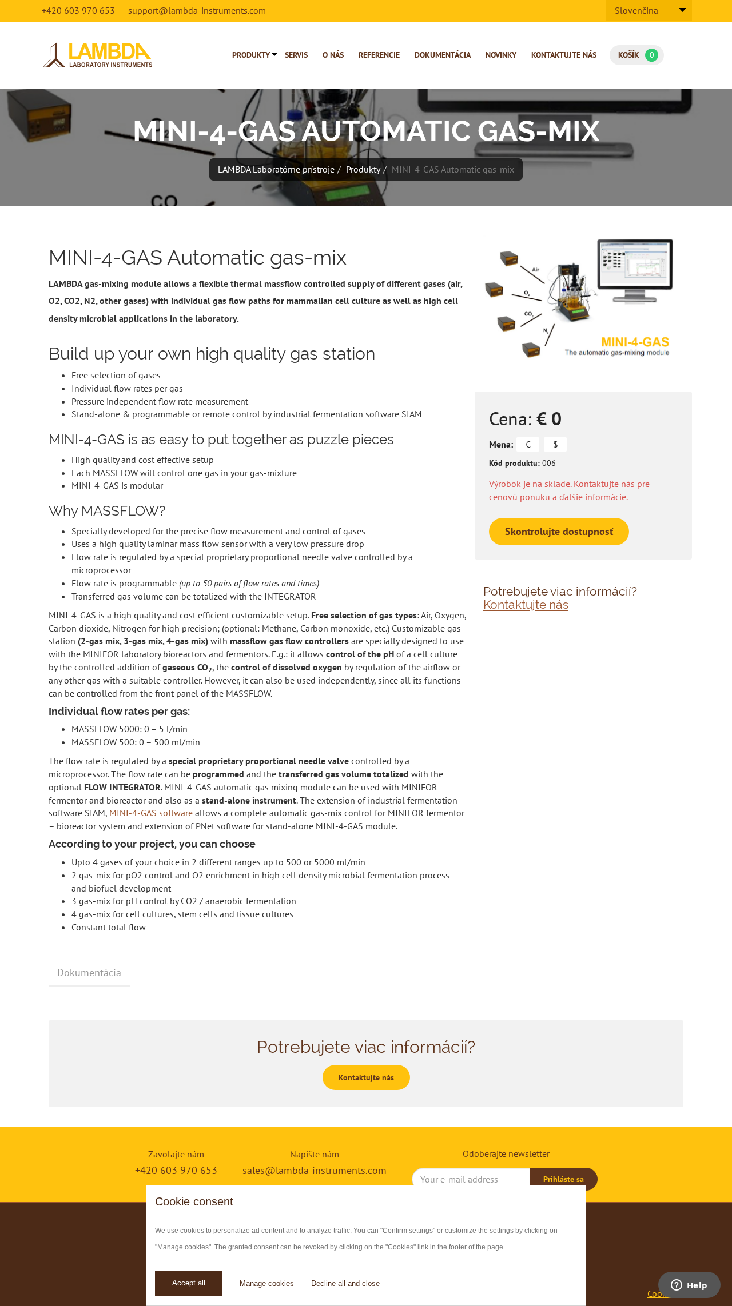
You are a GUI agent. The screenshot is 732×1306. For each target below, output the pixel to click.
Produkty (251, 55)
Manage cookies (267, 1283)
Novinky (501, 55)
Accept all (188, 1283)
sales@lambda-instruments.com (314, 1170)
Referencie (379, 55)
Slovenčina (636, 10)
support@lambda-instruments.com (197, 10)
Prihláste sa (563, 1179)
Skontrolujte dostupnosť (559, 531)
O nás (333, 55)
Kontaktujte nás (563, 55)
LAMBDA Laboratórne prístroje (276, 169)
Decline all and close (345, 1283)
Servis (296, 55)
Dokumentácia (443, 55)
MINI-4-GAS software (151, 812)
